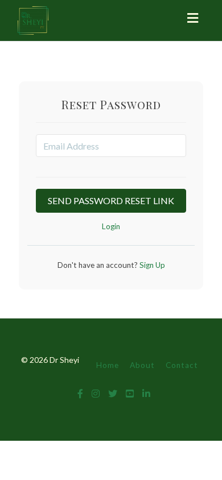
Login (111, 226)
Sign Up (151, 265)
